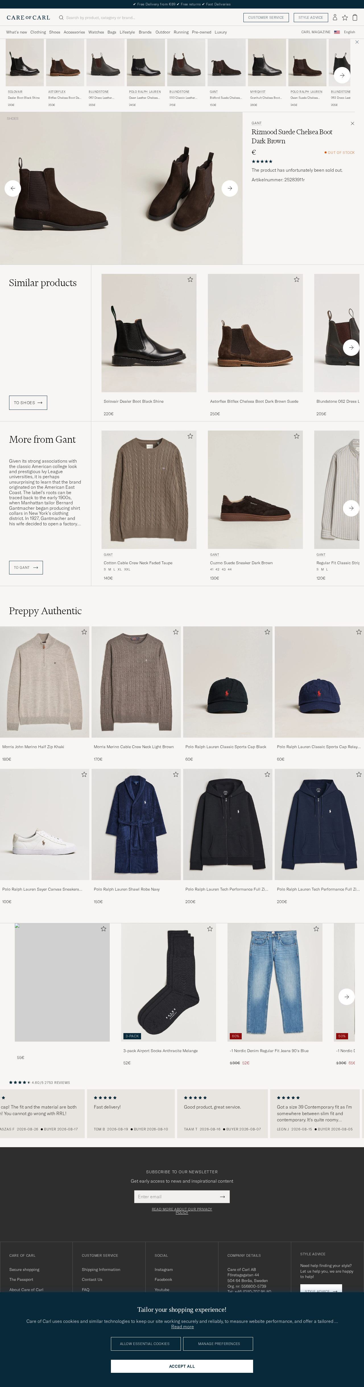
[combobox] (349, 32)
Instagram (164, 1269)
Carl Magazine (316, 32)
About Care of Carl (26, 1289)
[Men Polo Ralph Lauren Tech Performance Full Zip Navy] (319, 824)
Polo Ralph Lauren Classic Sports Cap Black (225, 746)
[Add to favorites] (189, 280)
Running (181, 32)
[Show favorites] (345, 17)
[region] (182, 1113)
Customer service (266, 17)
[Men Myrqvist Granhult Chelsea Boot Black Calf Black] (267, 62)
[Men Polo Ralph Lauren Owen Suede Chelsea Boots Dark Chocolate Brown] (307, 62)
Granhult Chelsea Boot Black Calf (265, 98)
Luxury (221, 32)
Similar (43, 283)
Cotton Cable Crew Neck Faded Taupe (138, 562)
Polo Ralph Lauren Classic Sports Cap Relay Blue (317, 747)
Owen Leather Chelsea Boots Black (143, 98)
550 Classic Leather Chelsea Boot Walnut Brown (183, 98)
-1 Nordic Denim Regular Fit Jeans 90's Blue (269, 1050)
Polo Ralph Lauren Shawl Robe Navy (127, 889)
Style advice (311, 17)
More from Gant (42, 439)
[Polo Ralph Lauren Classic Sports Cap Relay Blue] (319, 741)
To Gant (22, 568)
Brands (145, 32)
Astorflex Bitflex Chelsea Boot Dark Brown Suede (254, 401)
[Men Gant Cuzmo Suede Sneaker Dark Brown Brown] (255, 490)
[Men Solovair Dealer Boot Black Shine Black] (25, 62)
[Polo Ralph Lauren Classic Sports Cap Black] (227, 741)
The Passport (21, 1279)
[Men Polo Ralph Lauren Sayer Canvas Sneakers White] (44, 824)
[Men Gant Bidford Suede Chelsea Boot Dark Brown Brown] (227, 62)
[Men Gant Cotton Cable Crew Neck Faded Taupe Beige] (149, 490)
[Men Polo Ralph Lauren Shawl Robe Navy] (136, 824)
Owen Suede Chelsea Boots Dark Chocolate (305, 98)
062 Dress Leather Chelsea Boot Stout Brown (101, 98)
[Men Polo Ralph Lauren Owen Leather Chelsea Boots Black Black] (146, 62)
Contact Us (92, 1279)
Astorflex (56, 92)
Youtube (162, 1289)
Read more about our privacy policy (182, 1211)
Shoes (54, 32)
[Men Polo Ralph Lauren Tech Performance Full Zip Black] (227, 824)
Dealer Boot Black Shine (24, 98)
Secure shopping (24, 1269)
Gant (214, 92)
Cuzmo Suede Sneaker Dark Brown (241, 562)
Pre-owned (201, 32)
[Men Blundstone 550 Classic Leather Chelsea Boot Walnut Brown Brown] (186, 62)
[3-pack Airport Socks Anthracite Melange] (168, 1045)
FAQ (85, 1289)
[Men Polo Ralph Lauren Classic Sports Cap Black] (227, 682)
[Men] (62, 982)
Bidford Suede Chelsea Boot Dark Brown (225, 98)
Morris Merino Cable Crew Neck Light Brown (134, 746)
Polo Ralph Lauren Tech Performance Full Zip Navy (318, 889)
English (349, 32)
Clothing (38, 32)
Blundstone (99, 92)
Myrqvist (258, 92)
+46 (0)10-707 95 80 (253, 1291)
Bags (111, 32)
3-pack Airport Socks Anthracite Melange (160, 1050)
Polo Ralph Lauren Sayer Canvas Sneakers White (40, 889)
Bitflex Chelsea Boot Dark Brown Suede (65, 98)
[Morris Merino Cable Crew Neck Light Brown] (136, 741)
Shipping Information (101, 1269)
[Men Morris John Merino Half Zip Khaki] (44, 682)
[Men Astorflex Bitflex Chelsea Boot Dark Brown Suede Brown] (65, 62)
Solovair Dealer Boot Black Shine (134, 401)
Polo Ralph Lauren (145, 92)
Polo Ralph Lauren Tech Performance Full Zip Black (226, 889)
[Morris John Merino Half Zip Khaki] (44, 741)
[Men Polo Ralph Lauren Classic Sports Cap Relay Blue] (319, 682)
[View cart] (354, 17)
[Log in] (335, 17)
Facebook (163, 1279)
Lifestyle (127, 32)
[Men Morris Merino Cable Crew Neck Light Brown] (136, 682)
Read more (182, 1326)
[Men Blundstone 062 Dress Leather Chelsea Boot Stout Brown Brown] (105, 62)
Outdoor (163, 32)
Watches (96, 32)
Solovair (15, 92)
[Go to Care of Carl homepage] (28, 17)
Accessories (74, 32)
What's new (16, 32)
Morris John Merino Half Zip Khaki (33, 746)
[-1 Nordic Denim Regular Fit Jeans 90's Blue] (275, 1045)
